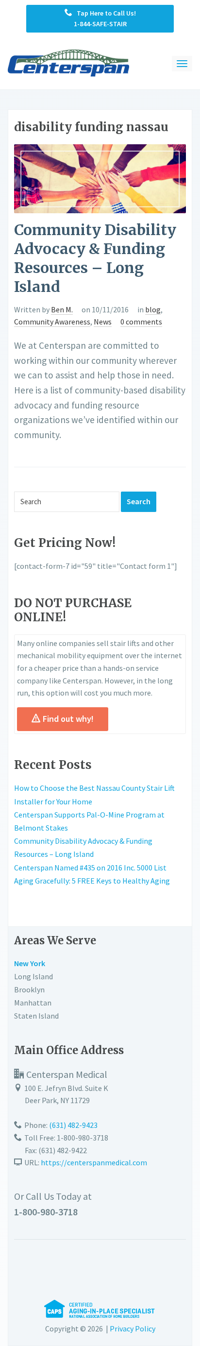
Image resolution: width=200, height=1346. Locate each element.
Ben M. (62, 309)
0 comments (141, 321)
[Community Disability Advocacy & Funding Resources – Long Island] (100, 178)
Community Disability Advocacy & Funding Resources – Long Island (95, 258)
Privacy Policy (132, 1328)
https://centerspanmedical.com (94, 1162)
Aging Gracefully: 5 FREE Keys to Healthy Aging (92, 881)
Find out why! (68, 718)
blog (153, 309)
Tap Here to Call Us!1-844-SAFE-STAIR (104, 18)
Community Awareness (52, 321)
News (103, 321)
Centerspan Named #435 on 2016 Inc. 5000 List (90, 867)
